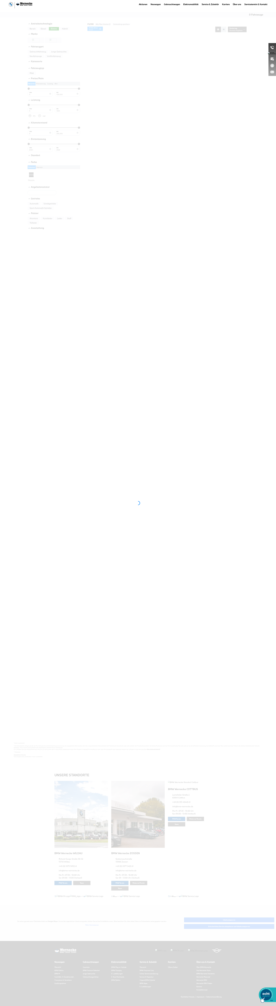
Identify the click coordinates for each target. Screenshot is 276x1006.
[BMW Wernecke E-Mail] (272, 72)
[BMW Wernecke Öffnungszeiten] (272, 65)
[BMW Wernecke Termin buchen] (272, 59)
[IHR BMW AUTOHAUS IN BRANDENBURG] (20, 5)
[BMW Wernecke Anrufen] (272, 47)
